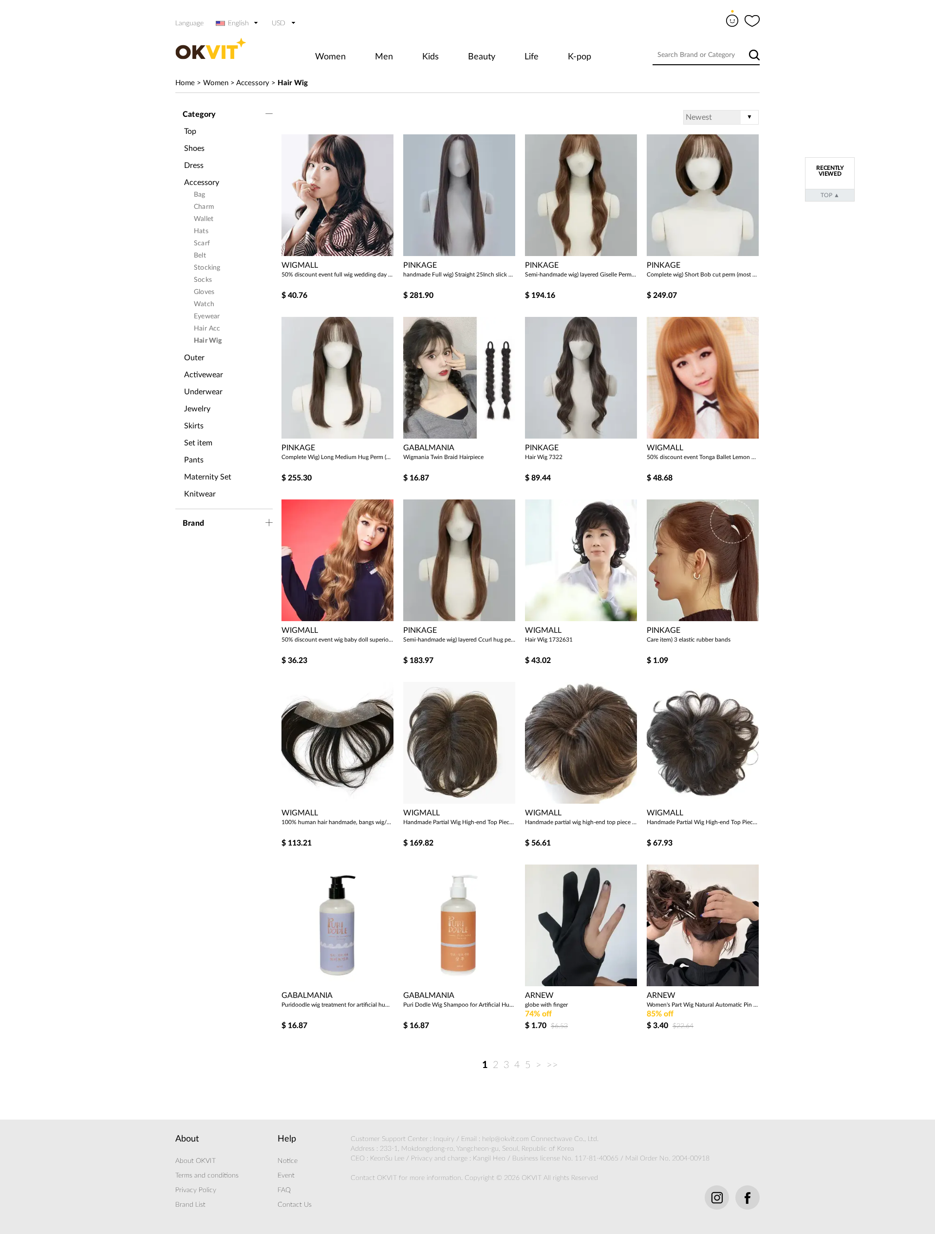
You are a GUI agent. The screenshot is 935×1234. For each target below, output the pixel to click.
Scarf (202, 243)
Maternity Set (207, 477)
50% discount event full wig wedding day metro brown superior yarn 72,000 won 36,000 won (337, 274)
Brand (193, 523)
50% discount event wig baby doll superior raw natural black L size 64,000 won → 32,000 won (337, 640)
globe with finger (546, 1005)
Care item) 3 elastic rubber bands (688, 640)
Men (384, 57)
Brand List (190, 1204)
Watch (204, 304)
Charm (204, 206)
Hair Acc (207, 328)
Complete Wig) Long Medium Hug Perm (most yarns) (337, 457)
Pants (194, 460)
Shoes (194, 148)
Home (185, 83)
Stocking (207, 267)
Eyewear (207, 316)
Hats (201, 231)
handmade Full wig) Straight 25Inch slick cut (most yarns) (459, 274)
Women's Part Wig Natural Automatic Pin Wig (703, 1005)
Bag (200, 194)
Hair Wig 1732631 (549, 640)
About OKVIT (195, 1161)
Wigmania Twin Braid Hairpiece (443, 457)
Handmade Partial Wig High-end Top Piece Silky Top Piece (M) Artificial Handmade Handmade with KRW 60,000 (703, 822)
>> (552, 1065)
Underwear (203, 392)
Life (531, 57)
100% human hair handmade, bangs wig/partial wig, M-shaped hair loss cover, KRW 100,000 (337, 822)
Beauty (481, 57)
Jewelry (197, 409)
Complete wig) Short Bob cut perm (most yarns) (703, 274)
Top (190, 131)
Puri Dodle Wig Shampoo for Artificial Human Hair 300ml (459, 1005)
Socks (203, 279)
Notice (288, 1161)
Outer (194, 358)
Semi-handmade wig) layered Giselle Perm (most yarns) (581, 274)
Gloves (204, 292)
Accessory (252, 83)
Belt (200, 255)
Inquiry (443, 1139)
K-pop (579, 57)
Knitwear (200, 494)
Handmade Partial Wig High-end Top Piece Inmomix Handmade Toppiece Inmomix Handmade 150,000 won (459, 822)
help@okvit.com (505, 1139)
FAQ (284, 1190)
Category (199, 114)
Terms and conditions (207, 1175)
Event (286, 1175)
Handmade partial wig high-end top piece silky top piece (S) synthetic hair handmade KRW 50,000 (581, 822)
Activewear (203, 375)
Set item (198, 443)
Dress (194, 165)
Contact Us (295, 1204)
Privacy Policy (195, 1190)
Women (330, 57)
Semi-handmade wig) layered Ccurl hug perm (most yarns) (459, 640)
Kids (430, 57)
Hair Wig (293, 83)
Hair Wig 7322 (543, 457)
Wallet (203, 219)
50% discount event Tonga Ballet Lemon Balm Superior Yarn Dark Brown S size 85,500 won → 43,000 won (703, 457)
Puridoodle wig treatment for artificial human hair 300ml (337, 1005)
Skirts (194, 426)
